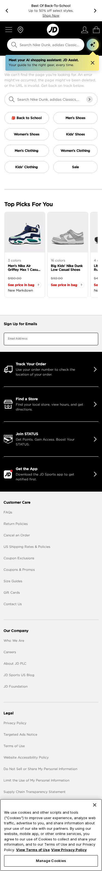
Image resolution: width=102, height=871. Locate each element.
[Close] (95, 805)
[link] (53, 30)
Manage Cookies (51, 860)
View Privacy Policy (69, 850)
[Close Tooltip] (92, 62)
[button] (93, 45)
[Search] (14, 44)
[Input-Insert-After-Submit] (89, 99)
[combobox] (42, 44)
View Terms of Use (33, 850)
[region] (51, 835)
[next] (95, 10)
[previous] (7, 10)
